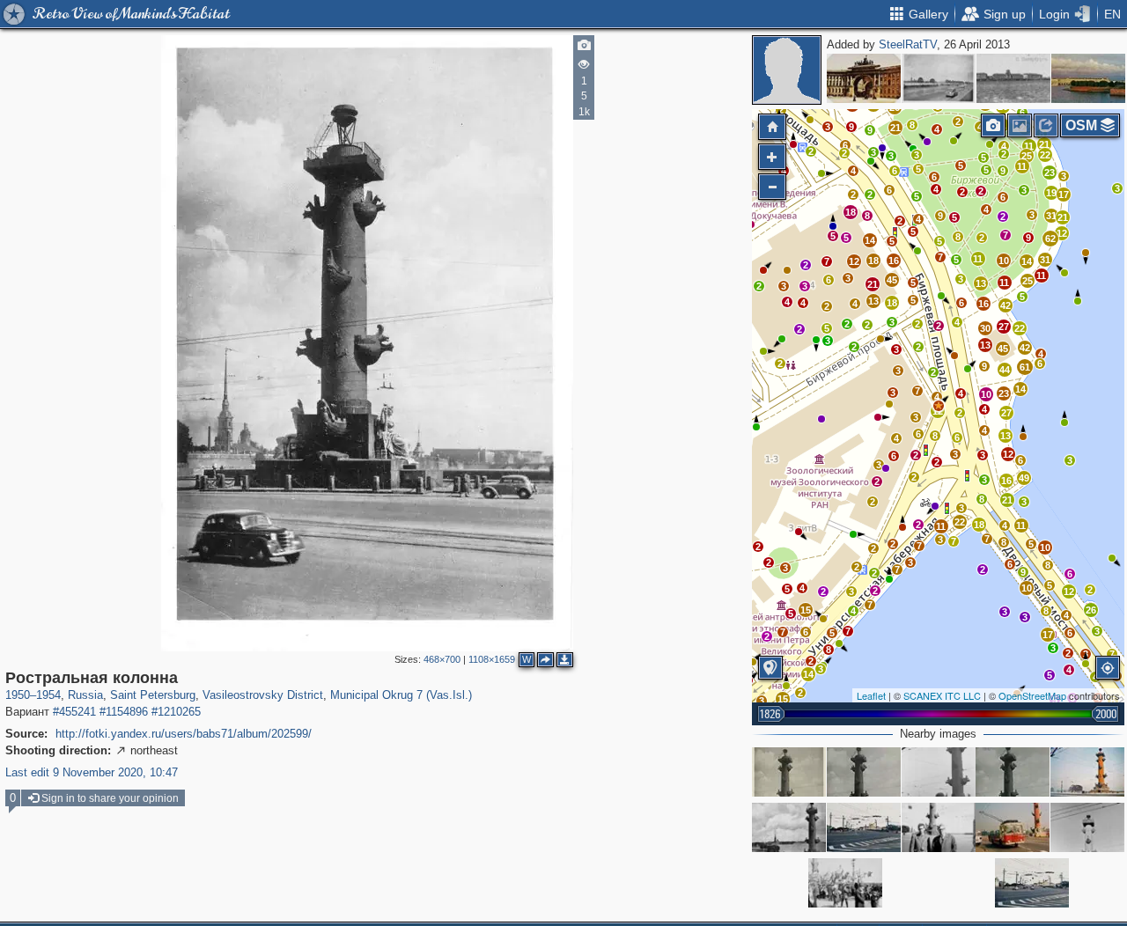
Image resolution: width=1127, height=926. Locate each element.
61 (1025, 367)
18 (873, 260)
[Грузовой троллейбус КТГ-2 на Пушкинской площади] (1013, 827)
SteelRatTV (908, 44)
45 (892, 280)
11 (1021, 525)
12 (854, 261)
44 (1004, 369)
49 (1024, 478)
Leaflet (871, 695)
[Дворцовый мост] (864, 827)
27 (1006, 413)
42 (1025, 347)
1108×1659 (491, 659)
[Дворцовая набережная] (939, 78)
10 (1026, 588)
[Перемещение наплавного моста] (1013, 78)
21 (872, 284)
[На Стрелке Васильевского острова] (939, 827)
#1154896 (123, 711)
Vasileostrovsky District (263, 695)
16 (1006, 480)
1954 (48, 695)
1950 (17, 695)
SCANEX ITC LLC (942, 695)
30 (985, 328)
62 (1050, 238)
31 (1051, 215)
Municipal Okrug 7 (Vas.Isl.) (401, 695)
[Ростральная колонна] (938, 406)
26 (1091, 610)
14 (1020, 389)
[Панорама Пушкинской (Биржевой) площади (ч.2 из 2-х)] (789, 827)
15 (805, 610)
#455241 (74, 711)
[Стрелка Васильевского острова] (1088, 78)
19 (1051, 192)
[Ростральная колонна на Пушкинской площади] (789, 772)
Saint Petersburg (152, 695)
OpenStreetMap (1032, 695)
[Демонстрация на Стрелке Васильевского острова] (845, 883)
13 (873, 301)
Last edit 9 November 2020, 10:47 (91, 772)
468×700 (442, 659)
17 (1047, 634)
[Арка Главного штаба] (864, 78)
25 (1027, 281)
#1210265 (176, 711)
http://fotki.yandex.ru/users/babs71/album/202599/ (183, 733)
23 (1003, 393)
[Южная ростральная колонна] (1087, 772)
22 (959, 522)
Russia (85, 695)
